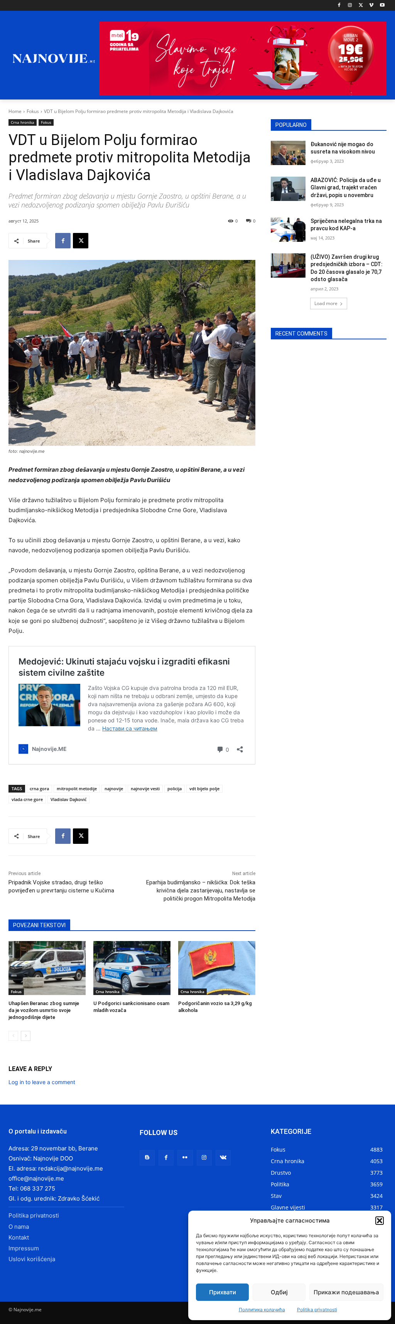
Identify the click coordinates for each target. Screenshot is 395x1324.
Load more (326, 303)
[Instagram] (350, 5)
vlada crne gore (27, 799)
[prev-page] (13, 1036)
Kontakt (18, 1237)
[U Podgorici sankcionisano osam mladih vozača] (131, 968)
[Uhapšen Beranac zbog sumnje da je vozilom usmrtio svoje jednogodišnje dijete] (47, 968)
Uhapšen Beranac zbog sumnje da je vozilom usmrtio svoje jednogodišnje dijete (43, 1010)
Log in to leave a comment (41, 1082)
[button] (379, 1220)
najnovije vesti (145, 788)
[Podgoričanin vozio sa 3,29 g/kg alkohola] (216, 968)
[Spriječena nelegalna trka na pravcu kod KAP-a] (288, 230)
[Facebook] (339, 5)
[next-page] (25, 1036)
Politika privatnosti (317, 1309)
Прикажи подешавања (346, 1292)
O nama (18, 1226)
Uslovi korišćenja (31, 1259)
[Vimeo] (371, 5)
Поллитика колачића (262, 1309)
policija (174, 788)
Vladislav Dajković (68, 799)
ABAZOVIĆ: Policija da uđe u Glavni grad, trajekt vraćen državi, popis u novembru (346, 187)
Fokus (33, 111)
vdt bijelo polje (204, 788)
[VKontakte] (223, 1157)
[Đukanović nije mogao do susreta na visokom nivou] (288, 153)
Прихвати (222, 1292)
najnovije (114, 788)
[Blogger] (147, 1157)
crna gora (39, 788)
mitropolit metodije (77, 788)
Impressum (23, 1248)
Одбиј (279, 1292)
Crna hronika (22, 122)
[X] (360, 5)
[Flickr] (184, 1157)
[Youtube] (382, 5)
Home (15, 111)
